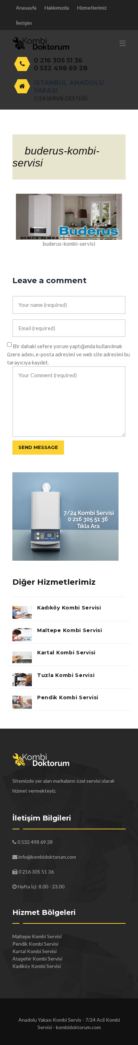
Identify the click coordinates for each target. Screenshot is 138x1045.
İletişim (24, 23)
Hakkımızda (57, 8)
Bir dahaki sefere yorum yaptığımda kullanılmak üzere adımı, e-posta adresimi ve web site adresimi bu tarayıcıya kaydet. (68, 354)
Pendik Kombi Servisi (67, 697)
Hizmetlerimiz (92, 8)
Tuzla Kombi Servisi (65, 675)
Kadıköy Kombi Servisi (69, 608)
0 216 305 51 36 (58, 60)
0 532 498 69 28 (60, 68)
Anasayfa (26, 8)
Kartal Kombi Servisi (66, 652)
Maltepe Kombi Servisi (69, 630)
